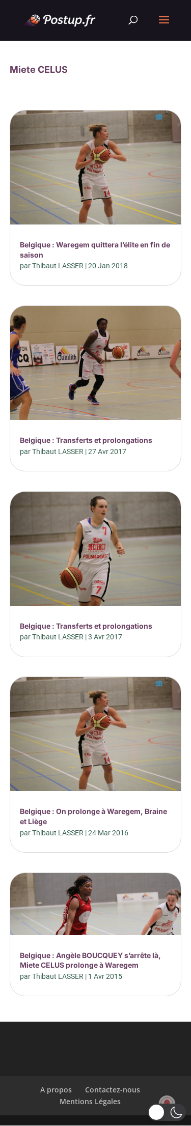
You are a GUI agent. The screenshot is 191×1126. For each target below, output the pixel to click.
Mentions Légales (90, 1101)
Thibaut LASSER (58, 266)
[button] (167, 1112)
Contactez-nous (112, 1089)
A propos (56, 1089)
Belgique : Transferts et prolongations (86, 440)
